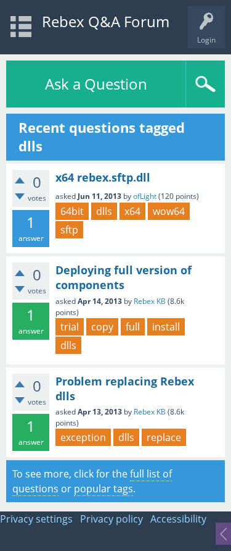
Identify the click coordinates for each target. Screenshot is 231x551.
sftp (69, 230)
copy (102, 327)
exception (83, 437)
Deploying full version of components (123, 277)
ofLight (144, 196)
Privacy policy (111, 519)
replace (164, 437)
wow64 (169, 211)
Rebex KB (150, 301)
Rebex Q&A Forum (105, 21)
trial (69, 327)
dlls (104, 211)
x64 (132, 211)
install (166, 327)
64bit (72, 211)
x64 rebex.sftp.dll (102, 177)
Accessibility (178, 519)
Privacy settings (36, 519)
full (133, 327)
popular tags (103, 488)
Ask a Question (96, 84)
